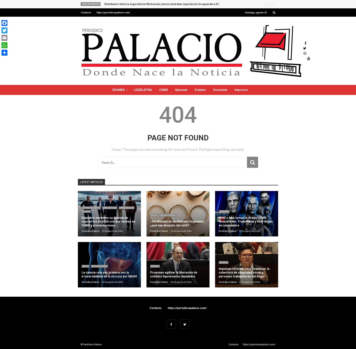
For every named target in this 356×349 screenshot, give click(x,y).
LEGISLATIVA (143, 90)
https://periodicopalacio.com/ (113, 12)
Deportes (224, 211)
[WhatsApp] (4, 45)
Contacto (86, 12)
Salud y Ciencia (168, 215)
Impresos (241, 90)
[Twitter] (4, 30)
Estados (200, 90)
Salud (154, 215)
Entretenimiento (91, 208)
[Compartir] (4, 52)
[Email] (4, 38)
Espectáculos (109, 208)
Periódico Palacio (91, 231)
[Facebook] (4, 23)
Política (155, 266)
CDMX (163, 90)
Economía (220, 90)
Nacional (181, 90)
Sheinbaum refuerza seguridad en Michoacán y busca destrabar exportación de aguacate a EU (161, 4)
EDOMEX (119, 90)
